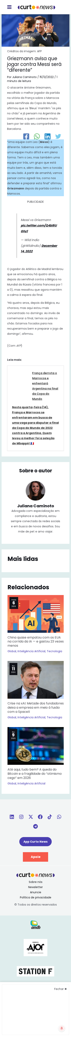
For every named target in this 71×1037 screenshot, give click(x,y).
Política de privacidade (35, 897)
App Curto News (35, 842)
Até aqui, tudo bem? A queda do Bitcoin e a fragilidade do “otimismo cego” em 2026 (34, 773)
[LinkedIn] (47, 136)
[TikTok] (49, 817)
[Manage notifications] (62, 1028)
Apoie (35, 857)
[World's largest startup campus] (35, 971)
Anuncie (35, 892)
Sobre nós (35, 882)
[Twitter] (58, 136)
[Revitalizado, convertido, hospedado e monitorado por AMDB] (35, 924)
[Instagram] (21, 817)
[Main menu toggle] (9, 7)
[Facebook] (26, 136)
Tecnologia (54, 651)
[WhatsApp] (37, 136)
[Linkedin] (12, 817)
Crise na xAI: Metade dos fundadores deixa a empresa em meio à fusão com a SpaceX (35, 707)
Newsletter (35, 887)
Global (11, 651)
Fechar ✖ (60, 989)
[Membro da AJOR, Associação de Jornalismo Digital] (35, 947)
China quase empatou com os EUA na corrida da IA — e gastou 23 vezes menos (35, 641)
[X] (31, 817)
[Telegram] (35, 826)
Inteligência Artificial (31, 651)
